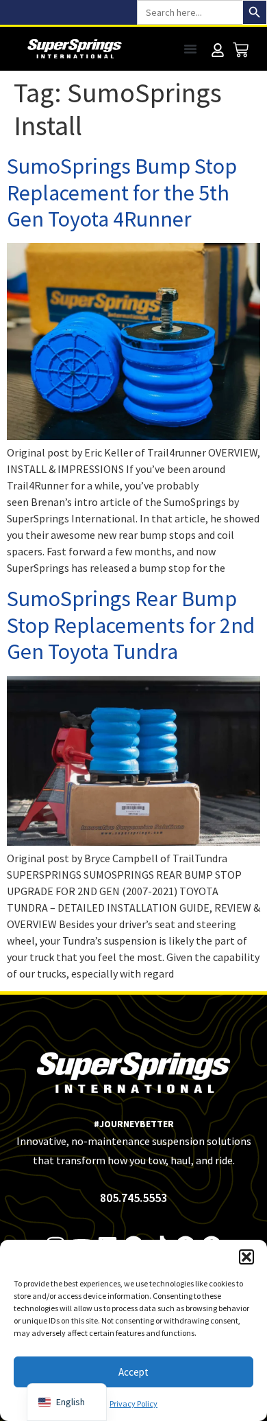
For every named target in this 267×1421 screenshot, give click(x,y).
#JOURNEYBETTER (134, 1124)
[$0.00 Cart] (241, 50)
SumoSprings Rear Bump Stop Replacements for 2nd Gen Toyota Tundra (131, 625)
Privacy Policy (133, 1403)
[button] (246, 1257)
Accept (133, 1371)
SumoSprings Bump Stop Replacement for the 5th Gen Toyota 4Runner (122, 192)
